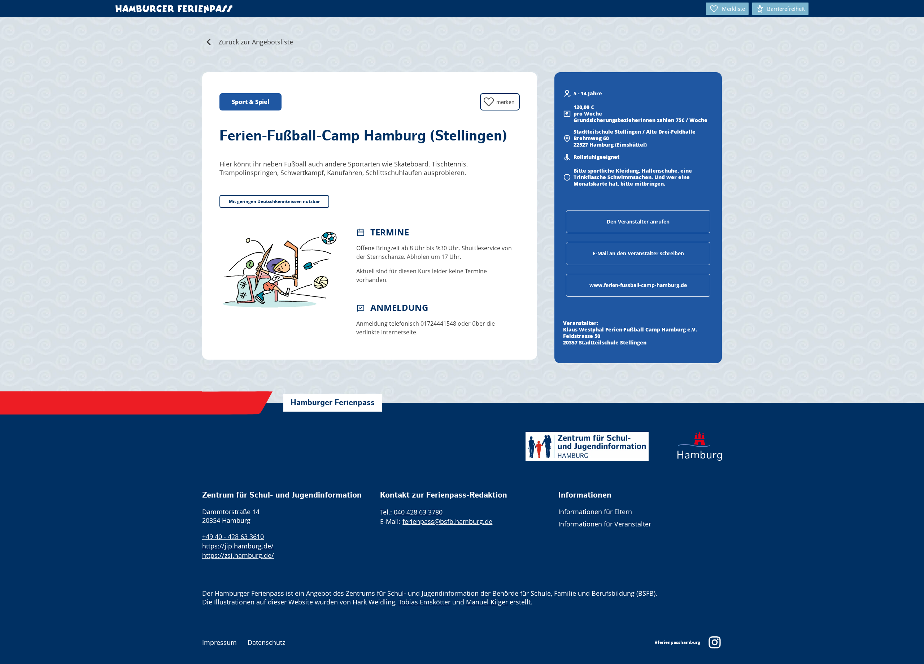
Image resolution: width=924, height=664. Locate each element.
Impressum (219, 642)
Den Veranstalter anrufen (638, 221)
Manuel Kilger (487, 602)
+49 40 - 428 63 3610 (233, 536)
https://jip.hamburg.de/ (238, 546)
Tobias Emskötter (424, 602)
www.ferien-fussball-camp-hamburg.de (638, 285)
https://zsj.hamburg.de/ (238, 555)
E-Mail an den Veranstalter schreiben (638, 253)
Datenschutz (266, 642)
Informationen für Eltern (595, 511)
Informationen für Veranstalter (604, 524)
